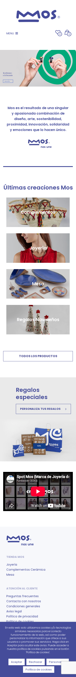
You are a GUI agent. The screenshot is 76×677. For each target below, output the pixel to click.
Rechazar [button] (35, 662)
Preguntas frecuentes (22, 596)
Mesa (10, 575)
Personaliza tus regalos (40, 409)
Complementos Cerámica (25, 570)
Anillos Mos (7, 81)
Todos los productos (38, 356)
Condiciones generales (23, 606)
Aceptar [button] (16, 662)
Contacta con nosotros (23, 601)
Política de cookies (20, 621)
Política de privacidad (22, 616)
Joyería (11, 564)
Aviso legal (14, 611)
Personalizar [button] (57, 662)
